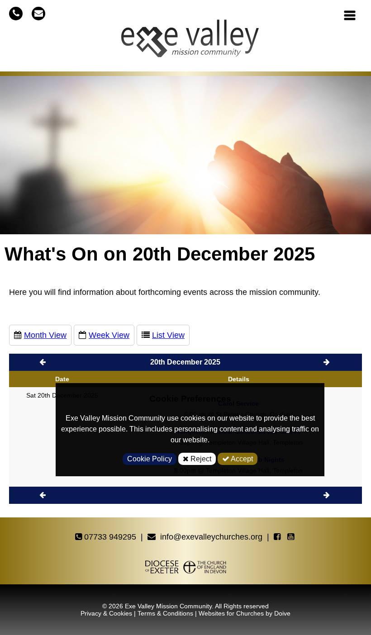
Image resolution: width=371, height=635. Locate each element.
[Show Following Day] (327, 495)
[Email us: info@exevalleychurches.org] (38, 13)
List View (168, 335)
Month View (45, 335)
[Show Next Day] (327, 362)
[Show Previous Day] (43, 362)
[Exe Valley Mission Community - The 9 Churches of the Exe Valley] (190, 42)
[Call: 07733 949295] (16, 13)
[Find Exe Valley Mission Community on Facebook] (278, 537)
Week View (109, 335)
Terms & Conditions (165, 613)
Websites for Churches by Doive (244, 613)
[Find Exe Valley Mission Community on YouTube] (292, 537)
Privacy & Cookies (106, 613)
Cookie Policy (149, 459)
